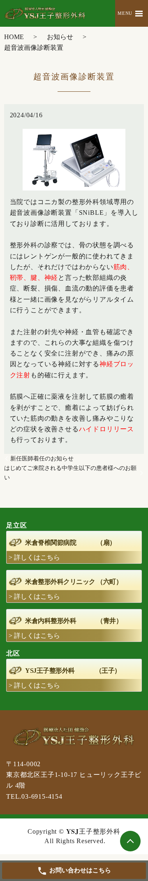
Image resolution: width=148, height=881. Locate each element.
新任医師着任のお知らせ (42, 459)
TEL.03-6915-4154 (34, 796)
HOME (14, 36)
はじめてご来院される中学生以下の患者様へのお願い (70, 473)
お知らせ (60, 36)
